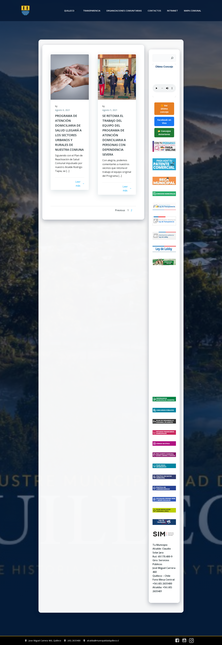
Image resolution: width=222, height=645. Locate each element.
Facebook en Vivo (164, 121)
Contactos (154, 10)
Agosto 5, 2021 (109, 110)
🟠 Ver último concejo (164, 108)
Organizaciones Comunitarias (124, 10)
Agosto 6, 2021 (62, 110)
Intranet (172, 10)
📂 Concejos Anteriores (164, 133)
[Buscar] (172, 58)
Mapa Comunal (192, 10)
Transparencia (91, 10)
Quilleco (69, 10)
